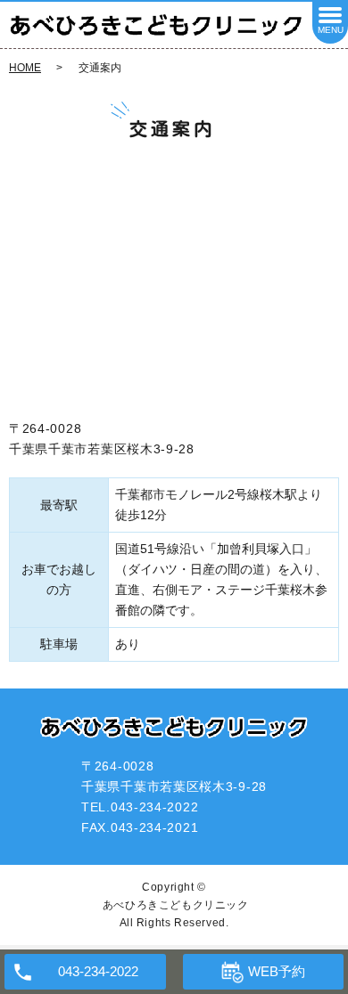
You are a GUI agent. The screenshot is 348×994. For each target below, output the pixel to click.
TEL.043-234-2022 (139, 807)
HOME (25, 67)
